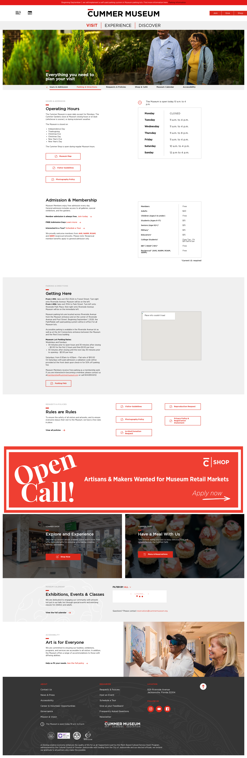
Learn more (71, 222)
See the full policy (75, 663)
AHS (80, 233)
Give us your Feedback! (111, 706)
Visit (92, 25)
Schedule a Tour (73, 228)
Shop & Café (141, 87)
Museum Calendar (165, 87)
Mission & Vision (49, 717)
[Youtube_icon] (159, 709)
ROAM (93, 233)
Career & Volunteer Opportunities (58, 706)
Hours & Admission (58, 87)
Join (215, 13)
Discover (150, 25)
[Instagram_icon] (150, 709)
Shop (240, 13)
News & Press (48, 695)
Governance (47, 711)
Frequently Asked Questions (114, 711)
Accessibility (189, 87)
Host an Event (107, 695)
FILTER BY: (118, 587)
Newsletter (105, 717)
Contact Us (46, 689)
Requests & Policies (116, 87)
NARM (86, 233)
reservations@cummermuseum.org (152, 611)
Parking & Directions (87, 87)
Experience (118, 25)
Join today (83, 216)
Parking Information (177, 2)
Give (227, 13)
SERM (52, 236)
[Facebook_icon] (167, 709)
